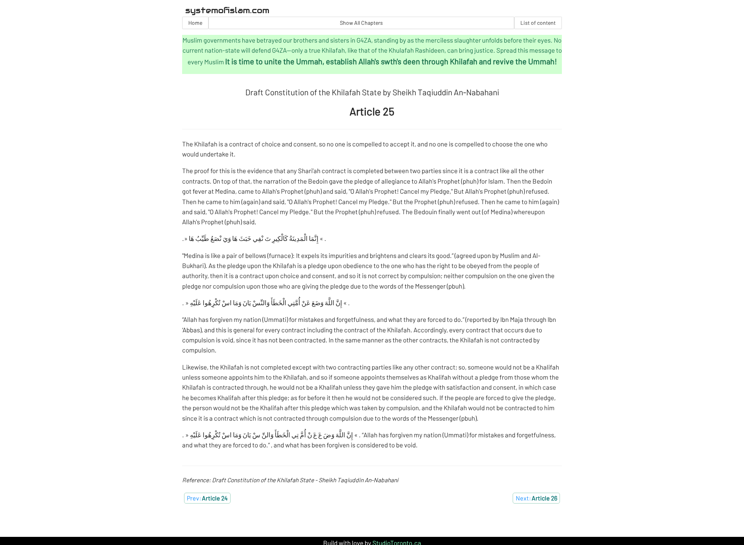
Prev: (207, 498)
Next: (536, 498)
